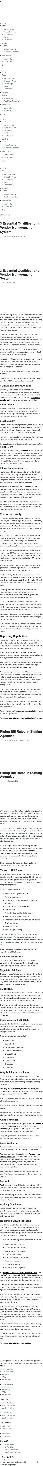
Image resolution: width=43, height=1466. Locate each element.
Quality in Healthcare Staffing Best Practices (25, 718)
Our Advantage (9, 29)
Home (4, 23)
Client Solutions (10, 49)
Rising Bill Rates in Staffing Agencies (21, 733)
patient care (24, 450)
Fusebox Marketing (23, 1464)
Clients (4, 46)
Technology (8, 34)
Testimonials (8, 39)
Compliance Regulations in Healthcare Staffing (25, 444)
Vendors (5, 43)
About (4, 26)
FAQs (6, 37)
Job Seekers (6, 55)
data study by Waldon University (23, 1089)
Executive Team (10, 32)
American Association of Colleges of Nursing (20, 1272)
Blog (3, 65)
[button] (21, 69)
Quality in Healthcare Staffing (20, 1343)
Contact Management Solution (27, 711)
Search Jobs (8, 61)
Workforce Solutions (11, 52)
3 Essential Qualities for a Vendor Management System (19, 227)
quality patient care (29, 487)
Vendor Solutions (8, 1408)
